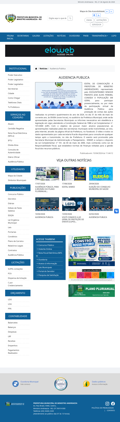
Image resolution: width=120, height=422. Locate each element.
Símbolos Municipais (17, 180)
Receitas (11, 341)
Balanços (12, 327)
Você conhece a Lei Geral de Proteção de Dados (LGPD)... (73, 219)
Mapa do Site (86, 11)
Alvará (10, 124)
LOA (10, 304)
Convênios (12, 236)
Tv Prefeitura (13, 107)
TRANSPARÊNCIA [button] (99, 35)
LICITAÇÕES (101, 20)
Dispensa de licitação (17, 278)
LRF (9, 336)
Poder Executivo (15, 75)
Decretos (12, 199)
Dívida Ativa (13, 145)
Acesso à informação (47, 263)
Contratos (12, 250)
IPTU (10, 140)
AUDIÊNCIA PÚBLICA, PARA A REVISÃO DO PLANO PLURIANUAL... (47, 189)
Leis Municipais (45, 267)
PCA (9, 273)
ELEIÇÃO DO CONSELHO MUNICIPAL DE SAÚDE (99, 188)
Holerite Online (45, 249)
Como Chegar (14, 98)
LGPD (113, 35)
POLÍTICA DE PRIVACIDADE (103, 408)
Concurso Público (16, 194)
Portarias (12, 232)
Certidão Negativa (16, 128)
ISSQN (11, 215)
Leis (9, 227)
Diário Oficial (13, 157)
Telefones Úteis (15, 102)
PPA (9, 308)
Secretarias (13, 88)
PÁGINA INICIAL (10, 37)
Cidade (11, 93)
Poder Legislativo (15, 79)
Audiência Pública (16, 161)
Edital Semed (68, 187)
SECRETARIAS (23, 35)
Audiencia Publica (44, 217)
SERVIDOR (96, 24)
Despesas (12, 332)
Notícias (43, 68)
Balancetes (13, 322)
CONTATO (111, 410)
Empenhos (12, 345)
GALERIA (36, 35)
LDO (10, 299)
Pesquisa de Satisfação (48, 275)
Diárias (11, 203)
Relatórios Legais (15, 245)
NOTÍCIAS (61, 35)
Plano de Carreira (15, 241)
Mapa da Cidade (15, 175)
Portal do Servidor (46, 271)
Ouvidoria (42, 259)
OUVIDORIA (74, 35)
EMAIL (89, 20)
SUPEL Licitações (15, 269)
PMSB (85, 35)
